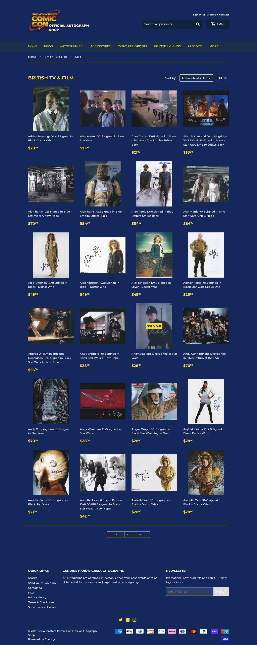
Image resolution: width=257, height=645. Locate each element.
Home (32, 46)
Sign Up (221, 591)
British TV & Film (56, 56)
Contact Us (35, 587)
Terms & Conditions (41, 602)
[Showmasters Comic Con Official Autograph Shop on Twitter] (121, 620)
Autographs (70, 46)
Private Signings (167, 46)
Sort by (170, 78)
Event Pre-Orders (132, 46)
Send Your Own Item (42, 582)
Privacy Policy (37, 597)
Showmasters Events (42, 607)
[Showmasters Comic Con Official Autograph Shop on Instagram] (135, 620)
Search (32, 577)
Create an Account (218, 14)
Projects (195, 46)
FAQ (31, 592)
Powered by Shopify (41, 639)
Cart (220, 24)
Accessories (100, 46)
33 (139, 534)
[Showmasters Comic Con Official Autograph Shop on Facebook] (127, 620)
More (213, 46)
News (48, 46)
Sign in (197, 14)
